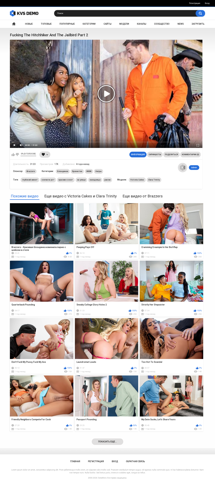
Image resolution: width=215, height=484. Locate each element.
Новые (29, 24)
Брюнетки (77, 171)
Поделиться (171, 154)
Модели (124, 24)
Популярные (67, 24)
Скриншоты (155, 154)
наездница (95, 180)
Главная (14, 24)
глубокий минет (30, 180)
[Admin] (182, 167)
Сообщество (162, 24)
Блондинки (62, 171)
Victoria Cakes (137, 180)
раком (108, 180)
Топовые (46, 24)
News (181, 24)
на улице (81, 180)
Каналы (141, 24)
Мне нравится (13, 154)
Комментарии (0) (190, 154)
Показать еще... (107, 441)
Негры (99, 171)
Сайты (107, 24)
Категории (89, 24)
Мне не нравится (17, 154)
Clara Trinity (154, 180)
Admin (194, 167)
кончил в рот (48, 180)
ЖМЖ (89, 171)
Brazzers (31, 171)
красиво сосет (66, 180)
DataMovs (102, 478)
